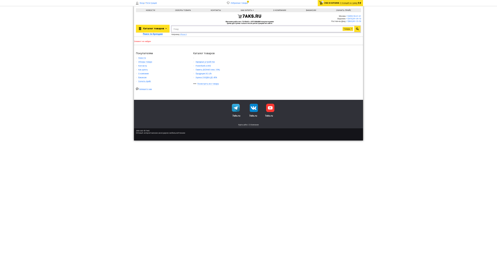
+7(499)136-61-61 (353, 16)
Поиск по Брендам (153, 34)
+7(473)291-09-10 (353, 18)
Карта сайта (242, 125)
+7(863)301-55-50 (353, 21)
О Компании (254, 125)
